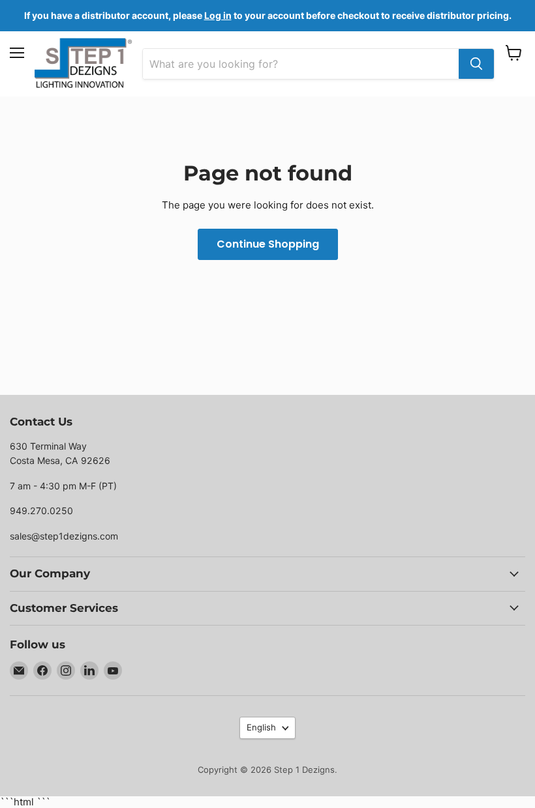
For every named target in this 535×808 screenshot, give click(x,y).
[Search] (476, 64)
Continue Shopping (268, 244)
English (261, 727)
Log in (218, 15)
